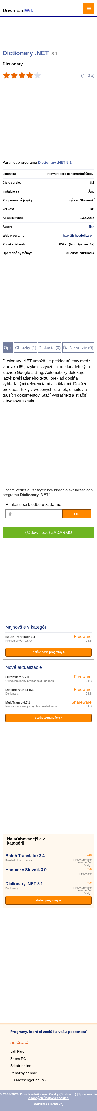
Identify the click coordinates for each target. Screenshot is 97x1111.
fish (91, 227)
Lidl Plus (17, 1051)
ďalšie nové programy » (49, 652)
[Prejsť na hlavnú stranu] (18, 13)
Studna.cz (68, 1094)
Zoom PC (18, 1059)
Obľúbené (19, 1043)
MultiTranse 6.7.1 (17, 702)
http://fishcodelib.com (78, 235)
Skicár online (20, 1066)
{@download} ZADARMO (48, 532)
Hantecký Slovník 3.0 (26, 870)
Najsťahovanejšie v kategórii (26, 841)
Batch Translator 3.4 (20, 637)
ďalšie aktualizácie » (48, 717)
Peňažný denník (23, 1073)
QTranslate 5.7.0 (17, 677)
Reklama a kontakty (48, 1104)
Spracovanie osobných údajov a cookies (62, 1096)
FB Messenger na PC (28, 1080)
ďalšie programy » (48, 900)
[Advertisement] (49, 31)
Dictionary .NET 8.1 (19, 690)
